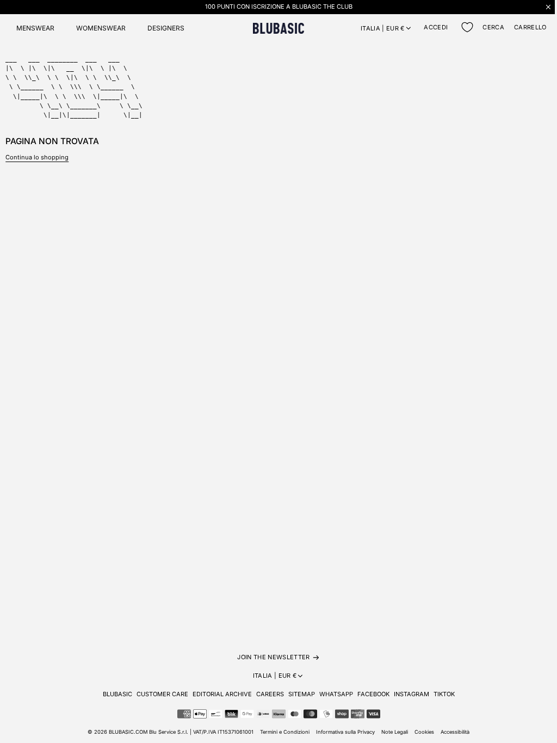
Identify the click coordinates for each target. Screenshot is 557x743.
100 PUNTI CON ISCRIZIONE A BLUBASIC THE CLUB (278, 6)
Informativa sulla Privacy (345, 732)
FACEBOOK (373, 694)
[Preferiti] (467, 27)
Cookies (424, 732)
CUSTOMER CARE (162, 694)
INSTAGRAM (411, 694)
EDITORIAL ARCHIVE (222, 694)
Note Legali (394, 732)
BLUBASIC (117, 694)
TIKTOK (444, 694)
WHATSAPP (336, 694)
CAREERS (270, 694)
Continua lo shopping (37, 157)
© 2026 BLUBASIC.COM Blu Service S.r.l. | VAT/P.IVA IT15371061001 (170, 732)
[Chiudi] (548, 7)
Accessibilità (455, 732)
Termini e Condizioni (285, 732)
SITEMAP (301, 694)
